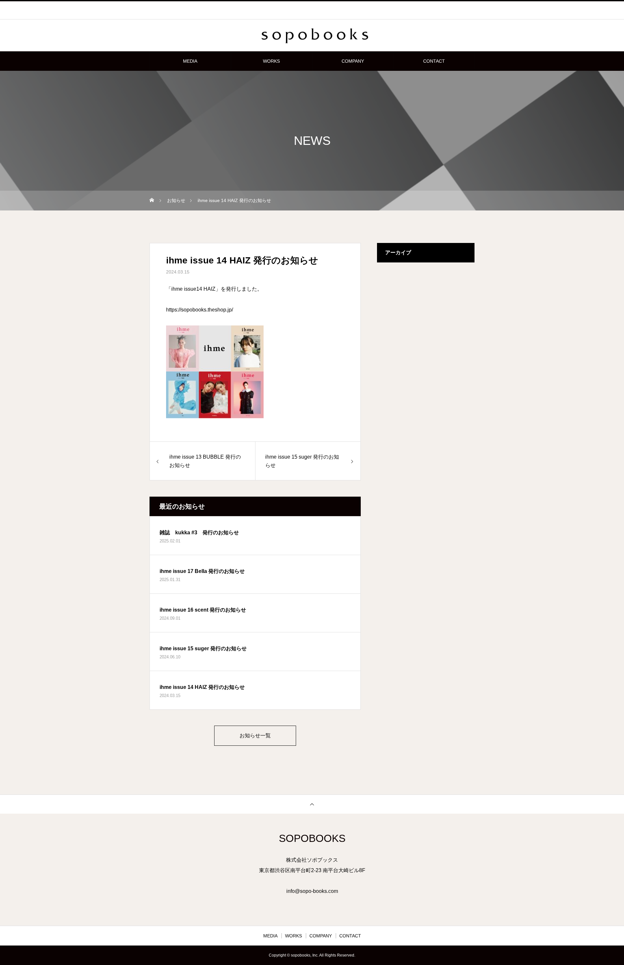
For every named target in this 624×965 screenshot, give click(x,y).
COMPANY (353, 61)
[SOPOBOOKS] (312, 36)
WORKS (271, 61)
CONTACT (434, 61)
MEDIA (190, 61)
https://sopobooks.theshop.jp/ (199, 309)
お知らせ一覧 (255, 735)
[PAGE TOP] (312, 804)
